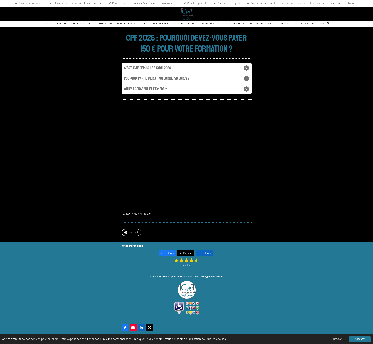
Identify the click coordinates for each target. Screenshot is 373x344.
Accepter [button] (360, 339)
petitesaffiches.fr (132, 246)
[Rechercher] (328, 23)
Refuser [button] (337, 339)
